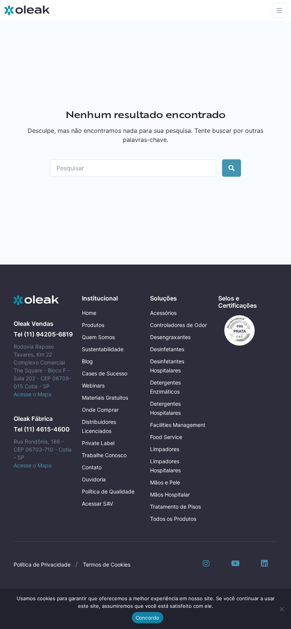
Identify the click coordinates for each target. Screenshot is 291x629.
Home (89, 313)
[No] (281, 609)
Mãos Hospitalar (170, 494)
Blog (87, 361)
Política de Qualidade (108, 491)
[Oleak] (27, 10)
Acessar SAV (97, 503)
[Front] (36, 300)
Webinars (93, 385)
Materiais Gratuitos (105, 397)
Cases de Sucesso (104, 373)
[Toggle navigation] (279, 10)
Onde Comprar (100, 409)
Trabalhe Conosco (104, 455)
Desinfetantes (167, 349)
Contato (92, 467)
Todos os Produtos (173, 518)
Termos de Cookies (106, 564)
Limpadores (164, 449)
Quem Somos (98, 337)
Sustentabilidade (103, 349)
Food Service (166, 437)
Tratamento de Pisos (175, 506)
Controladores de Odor (178, 325)
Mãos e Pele (165, 482)
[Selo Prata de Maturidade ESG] (236, 329)
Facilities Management (177, 425)
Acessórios (163, 313)
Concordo (148, 618)
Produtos (93, 325)
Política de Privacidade (42, 564)
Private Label (98, 443)
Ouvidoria (94, 479)
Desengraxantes (170, 337)
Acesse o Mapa (33, 394)
